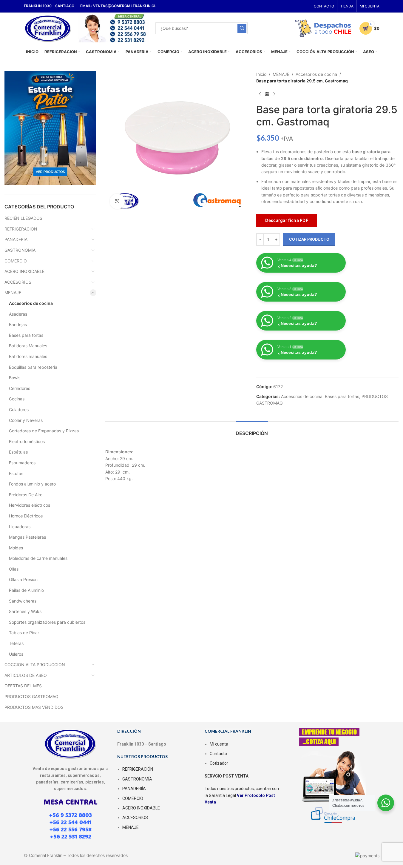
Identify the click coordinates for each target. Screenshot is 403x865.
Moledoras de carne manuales (38, 558)
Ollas (13, 568)
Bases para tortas (26, 335)
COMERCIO (15, 260)
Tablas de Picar (24, 632)
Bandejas (18, 324)
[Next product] (274, 94)
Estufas (16, 473)
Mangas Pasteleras (27, 537)
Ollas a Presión (23, 579)
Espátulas (18, 451)
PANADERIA (15, 239)
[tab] (252, 430)
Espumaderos (22, 462)
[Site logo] (48, 27)
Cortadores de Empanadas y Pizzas (44, 430)
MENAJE (12, 292)
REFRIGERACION (20, 228)
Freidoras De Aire (25, 494)
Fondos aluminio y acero (32, 483)
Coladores (19, 409)
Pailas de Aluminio (26, 590)
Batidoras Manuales (28, 345)
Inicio (261, 74)
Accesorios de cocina (31, 303)
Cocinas (16, 398)
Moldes (16, 547)
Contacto (218, 753)
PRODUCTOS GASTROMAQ (31, 696)
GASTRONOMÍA (137, 779)
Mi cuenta (219, 744)
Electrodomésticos (27, 441)
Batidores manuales (28, 356)
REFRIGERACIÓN (137, 769)
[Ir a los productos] (267, 94)
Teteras (16, 643)
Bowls (14, 377)
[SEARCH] (241, 28)
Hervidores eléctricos (29, 505)
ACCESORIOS (17, 282)
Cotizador (219, 763)
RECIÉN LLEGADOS (23, 218)
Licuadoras (19, 526)
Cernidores (19, 388)
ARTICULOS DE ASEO (25, 675)
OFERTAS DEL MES (23, 685)
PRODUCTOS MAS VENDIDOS (34, 707)
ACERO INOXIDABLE (24, 271)
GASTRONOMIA (19, 250)
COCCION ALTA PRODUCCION (34, 664)
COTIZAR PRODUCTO (309, 239)
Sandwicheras (22, 600)
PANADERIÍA (134, 788)
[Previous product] (259, 94)
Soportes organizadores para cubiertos (47, 622)
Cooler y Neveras (26, 420)
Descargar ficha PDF (286, 220)
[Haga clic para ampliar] (117, 201)
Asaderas (18, 313)
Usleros (16, 654)
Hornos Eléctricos (26, 515)
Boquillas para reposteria (33, 367)
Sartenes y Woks (25, 611)
